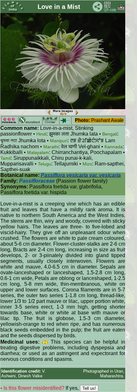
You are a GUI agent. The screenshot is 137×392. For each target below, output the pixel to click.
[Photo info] (121, 8)
